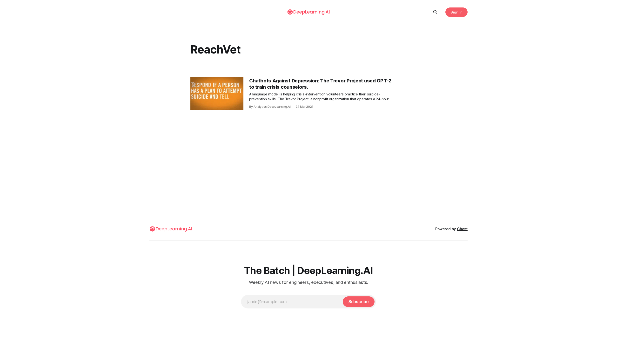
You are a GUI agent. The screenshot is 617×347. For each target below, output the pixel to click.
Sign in (456, 12)
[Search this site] (435, 12)
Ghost (462, 229)
